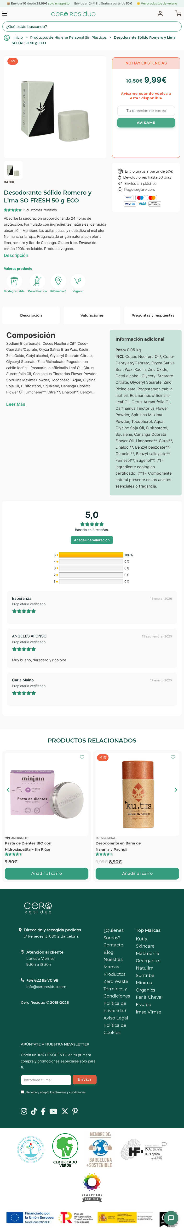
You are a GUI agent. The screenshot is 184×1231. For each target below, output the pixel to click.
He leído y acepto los (56, 1092)
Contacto (113, 945)
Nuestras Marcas (113, 963)
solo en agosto (59, 3)
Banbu (9, 182)
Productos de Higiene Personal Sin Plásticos (68, 37)
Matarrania (147, 953)
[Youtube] (53, 1112)
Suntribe (145, 975)
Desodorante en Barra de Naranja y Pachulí (118, 846)
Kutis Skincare (145, 942)
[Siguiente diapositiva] (176, 790)
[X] (65, 1112)
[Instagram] (24, 1112)
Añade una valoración (92, 540)
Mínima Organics (145, 986)
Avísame (146, 122)
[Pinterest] (75, 1112)
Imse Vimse (148, 1012)
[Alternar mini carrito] (177, 13)
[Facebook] (43, 1112)
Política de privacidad (115, 1007)
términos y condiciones (70, 1092)
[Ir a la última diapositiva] (8, 790)
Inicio (18, 37)
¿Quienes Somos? (114, 934)
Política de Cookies (115, 1029)
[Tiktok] (34, 1112)
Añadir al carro (46, 873)
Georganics (148, 960)
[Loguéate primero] (83, 757)
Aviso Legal (116, 1018)
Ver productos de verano (159, 3)
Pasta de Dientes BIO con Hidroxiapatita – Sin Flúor (28, 846)
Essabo (143, 1004)
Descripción (16, 255)
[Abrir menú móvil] (4, 14)
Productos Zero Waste (116, 978)
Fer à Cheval (149, 997)
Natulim (145, 968)
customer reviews (40, 210)
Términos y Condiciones (117, 992)
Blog (109, 952)
